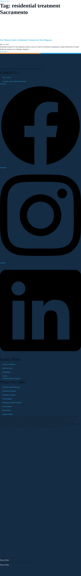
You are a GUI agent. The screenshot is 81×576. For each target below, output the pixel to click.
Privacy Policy (4, 560)
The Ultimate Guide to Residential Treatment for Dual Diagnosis (26, 40)
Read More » (4, 51)
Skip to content (4, 1)
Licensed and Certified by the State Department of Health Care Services (22, 417)
